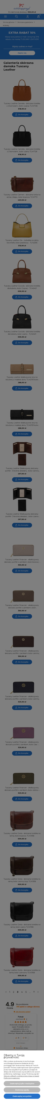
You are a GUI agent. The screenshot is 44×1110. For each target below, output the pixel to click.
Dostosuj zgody (22, 1090)
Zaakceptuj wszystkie (22, 1096)
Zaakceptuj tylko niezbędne (22, 1084)
